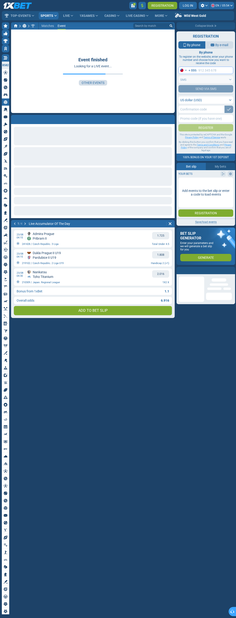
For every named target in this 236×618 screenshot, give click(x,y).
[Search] (171, 26)
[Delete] (170, 118)
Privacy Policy (192, 137)
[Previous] (15, 118)
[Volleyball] (24, 26)
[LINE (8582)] (15, 26)
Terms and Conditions (208, 144)
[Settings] (204, 5)
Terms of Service (212, 137)
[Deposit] (142, 5)
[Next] (27, 118)
